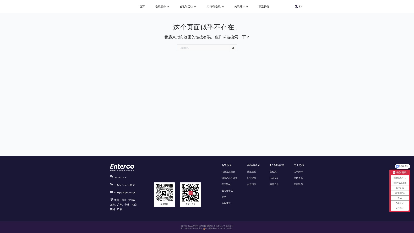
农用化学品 (227, 190)
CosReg (274, 177)
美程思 (273, 171)
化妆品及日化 (228, 171)
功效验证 (226, 203)
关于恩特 (298, 171)
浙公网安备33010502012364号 (218, 228)
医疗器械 (226, 184)
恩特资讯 (298, 177)
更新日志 (274, 184)
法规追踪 (251, 171)
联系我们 (298, 184)
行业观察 (251, 177)
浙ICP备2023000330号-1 (191, 228)
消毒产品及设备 (229, 177)
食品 (224, 196)
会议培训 (251, 184)
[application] (167, 6)
